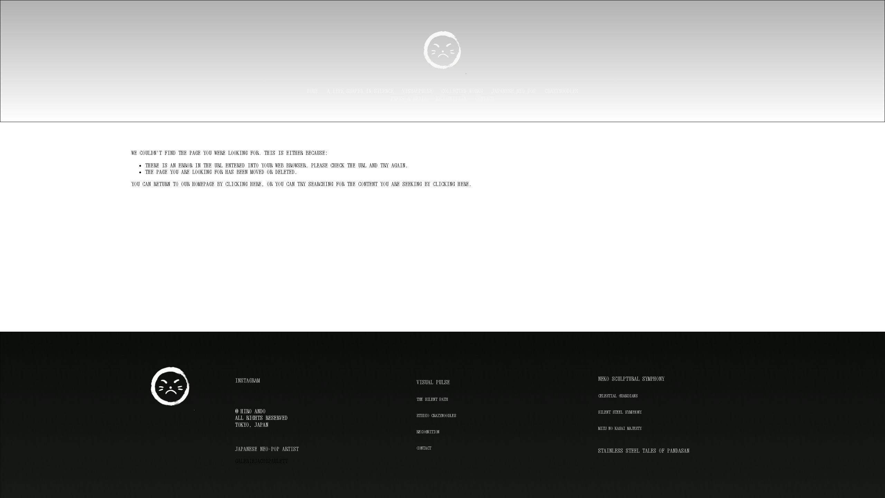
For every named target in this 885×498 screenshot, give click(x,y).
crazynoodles (561, 90)
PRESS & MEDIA (409, 98)
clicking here (243, 184)
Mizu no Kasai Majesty (620, 428)
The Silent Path (432, 399)
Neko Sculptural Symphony (631, 379)
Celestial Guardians (617, 395)
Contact (484, 98)
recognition (451, 98)
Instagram (247, 380)
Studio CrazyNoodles (436, 415)
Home (312, 90)
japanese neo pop (514, 90)
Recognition (428, 431)
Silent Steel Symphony (620, 412)
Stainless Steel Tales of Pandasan (643, 451)
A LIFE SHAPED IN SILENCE (360, 90)
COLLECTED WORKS (462, 90)
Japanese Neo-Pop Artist (267, 449)
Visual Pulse (433, 382)
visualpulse (417, 90)
